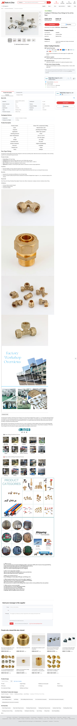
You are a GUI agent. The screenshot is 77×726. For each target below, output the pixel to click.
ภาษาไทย (58, 718)
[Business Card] (74, 97)
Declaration (51, 721)
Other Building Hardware (6, 699)
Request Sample (64, 27)
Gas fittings (22, 685)
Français (22, 718)
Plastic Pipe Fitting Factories (18, 708)
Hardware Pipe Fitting (57, 708)
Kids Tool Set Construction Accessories (56, 699)
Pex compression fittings (5, 688)
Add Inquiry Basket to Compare (22, 44)
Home (2, 8)
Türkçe (62, 718)
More (2, 713)
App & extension (62, 6)
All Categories (5, 6)
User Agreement (45, 721)
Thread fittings (60, 685)
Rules (75, 6)
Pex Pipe (2, 683)
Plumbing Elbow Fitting (67, 708)
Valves (58, 683)
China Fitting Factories (6, 708)
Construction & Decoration (9, 8)
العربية (45, 718)
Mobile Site (64, 717)
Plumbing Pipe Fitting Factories (44, 708)
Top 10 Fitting (39, 710)
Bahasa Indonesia (72, 718)
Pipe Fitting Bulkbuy (55, 710)
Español (14, 718)
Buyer (49, 6)
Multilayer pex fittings (24, 688)
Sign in (74, 3)
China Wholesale (33, 717)
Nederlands (41, 718)
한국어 (48, 718)
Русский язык (28, 718)
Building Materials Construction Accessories (10, 702)
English (10, 718)
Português (18, 718)
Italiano (32, 718)
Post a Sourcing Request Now (36, 623)
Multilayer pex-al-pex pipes (43, 683)
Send (11, 623)
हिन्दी (54, 718)
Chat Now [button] (69, 24)
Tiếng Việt (66, 718)
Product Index (59, 717)
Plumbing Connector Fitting (7, 710)
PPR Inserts (3, 685)
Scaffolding (16, 699)
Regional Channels (53, 717)
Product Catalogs (18, 681)
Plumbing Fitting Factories (31, 708)
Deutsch (36, 718)
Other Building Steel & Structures (27, 699)
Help (55, 6)
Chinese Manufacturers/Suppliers (24, 717)
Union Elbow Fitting (18, 710)
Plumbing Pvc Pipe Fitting (29, 710)
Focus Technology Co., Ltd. (30, 721)
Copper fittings (22, 683)
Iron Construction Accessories (41, 699)
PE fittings (40, 685)
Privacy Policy (56, 721)
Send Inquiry (52, 24)
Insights (69, 717)
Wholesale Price (40, 717)
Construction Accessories (18, 8)
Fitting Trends (46, 710)
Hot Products (9, 717)
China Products (15, 717)
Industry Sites (46, 717)
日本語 (52, 718)
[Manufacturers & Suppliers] (7, 2)
